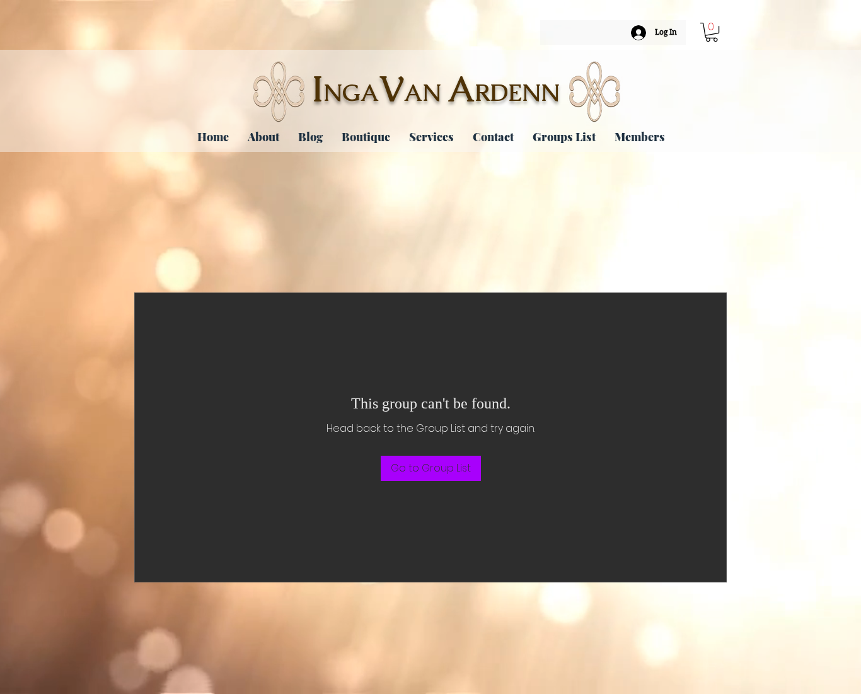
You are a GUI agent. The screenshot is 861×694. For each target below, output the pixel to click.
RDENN (517, 93)
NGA (351, 93)
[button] (711, 32)
